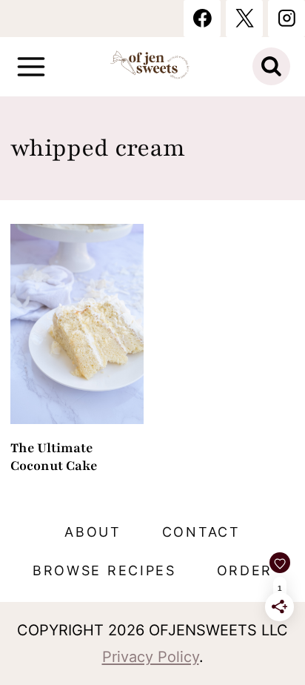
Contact (201, 532)
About (92, 532)
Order (245, 570)
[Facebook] (202, 18)
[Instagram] (286, 18)
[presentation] (77, 324)
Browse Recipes (104, 570)
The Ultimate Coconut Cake (53, 456)
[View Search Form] (271, 66)
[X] (244, 18)
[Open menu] (31, 66)
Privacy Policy (150, 657)
